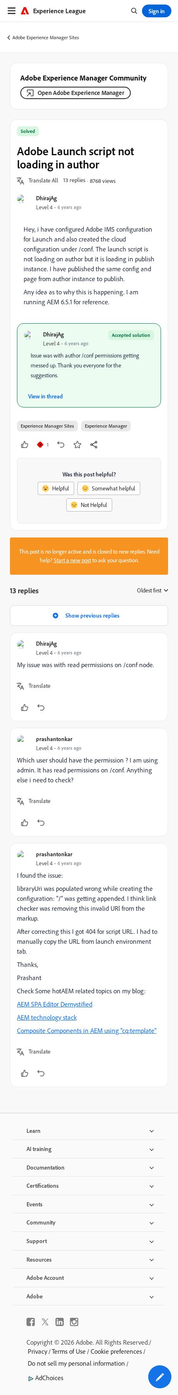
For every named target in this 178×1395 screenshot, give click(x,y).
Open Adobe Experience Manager (81, 93)
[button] (43, 181)
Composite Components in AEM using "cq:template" (86, 1030)
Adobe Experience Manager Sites (45, 37)
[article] (89, 676)
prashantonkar (54, 738)
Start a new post (72, 560)
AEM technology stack (47, 1017)
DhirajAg (46, 197)
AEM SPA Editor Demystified (54, 1004)
